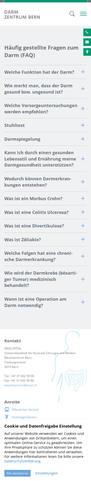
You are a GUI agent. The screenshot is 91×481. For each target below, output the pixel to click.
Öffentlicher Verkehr (25, 410)
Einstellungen (46, 473)
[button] (45, 72)
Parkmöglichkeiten (24, 417)
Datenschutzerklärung (22, 461)
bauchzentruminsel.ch (20, 385)
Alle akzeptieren (17, 473)
